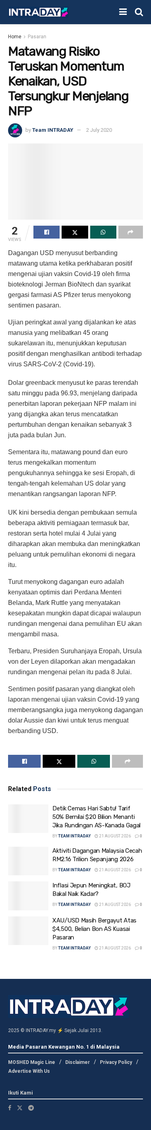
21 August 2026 (114, 836)
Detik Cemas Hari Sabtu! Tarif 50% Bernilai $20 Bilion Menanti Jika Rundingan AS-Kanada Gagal (96, 817)
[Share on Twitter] (75, 232)
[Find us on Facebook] (9, 1107)
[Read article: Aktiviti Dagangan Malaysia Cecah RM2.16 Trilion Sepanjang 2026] (28, 861)
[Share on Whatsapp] (103, 232)
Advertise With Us (29, 1071)
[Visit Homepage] (38, 12)
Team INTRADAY (52, 130)
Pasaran (37, 36)
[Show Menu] (123, 12)
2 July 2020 (99, 130)
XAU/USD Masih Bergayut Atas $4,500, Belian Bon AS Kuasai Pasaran (94, 929)
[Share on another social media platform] (130, 232)
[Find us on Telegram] (31, 1107)
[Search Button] (139, 12)
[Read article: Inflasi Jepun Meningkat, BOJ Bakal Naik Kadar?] (28, 895)
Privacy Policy (116, 1062)
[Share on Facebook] (46, 232)
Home (14, 36)
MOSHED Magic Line (31, 1062)
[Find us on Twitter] (20, 1107)
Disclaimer (77, 1062)
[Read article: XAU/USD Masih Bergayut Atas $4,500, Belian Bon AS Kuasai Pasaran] (28, 930)
